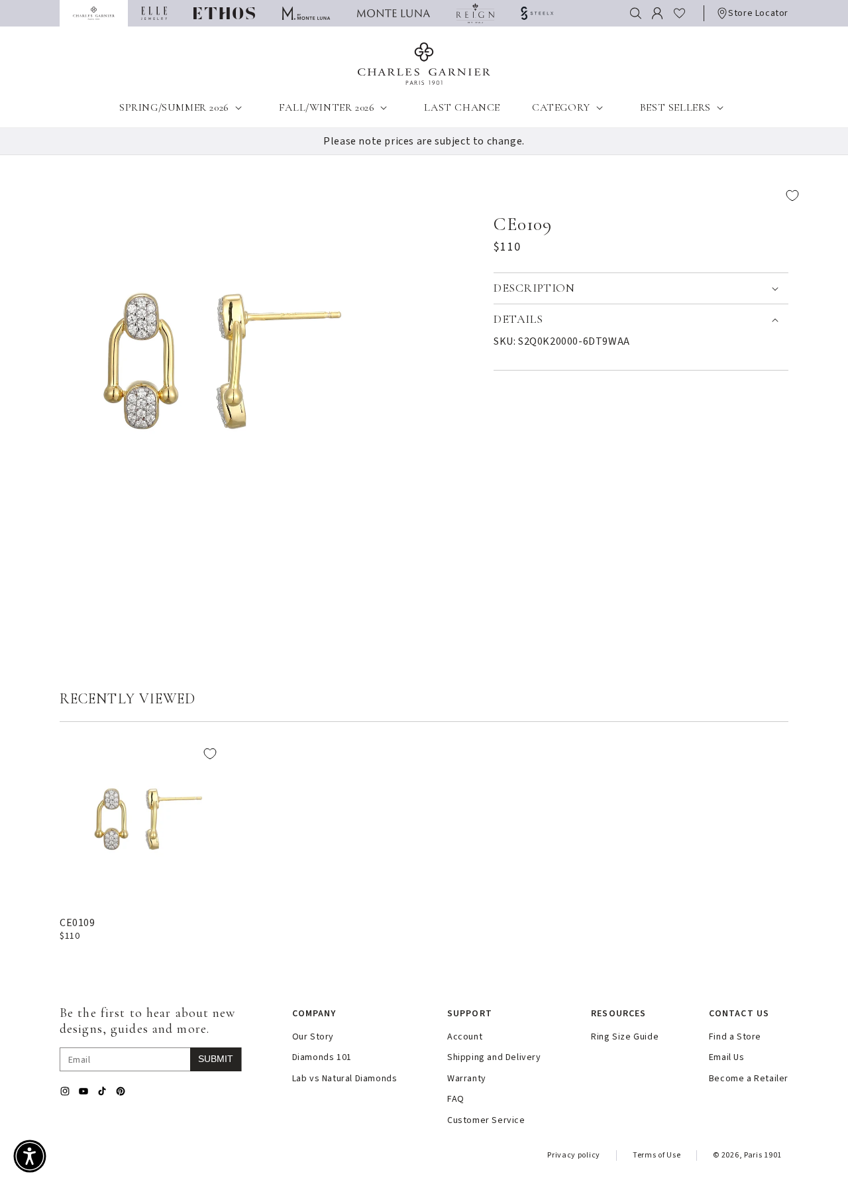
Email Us (727, 1057)
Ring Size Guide (625, 1037)
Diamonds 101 (322, 1057)
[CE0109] (143, 821)
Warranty (466, 1079)
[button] (635, 13)
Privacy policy (573, 1155)
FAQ (455, 1099)
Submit (215, 1058)
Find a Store (735, 1037)
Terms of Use (656, 1155)
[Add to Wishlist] (651, 196)
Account (464, 1037)
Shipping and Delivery (494, 1057)
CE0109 (77, 923)
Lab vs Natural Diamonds (345, 1079)
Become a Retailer (748, 1079)
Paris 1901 (763, 1155)
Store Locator (758, 13)
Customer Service (486, 1120)
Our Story (313, 1037)
